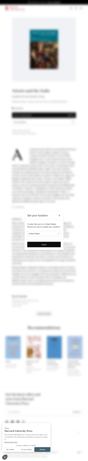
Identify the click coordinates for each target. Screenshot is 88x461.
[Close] (59, 215)
